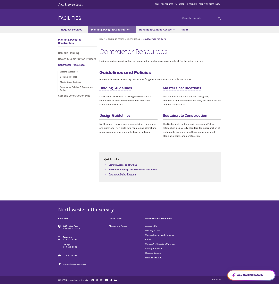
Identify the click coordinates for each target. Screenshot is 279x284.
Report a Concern (153, 253)
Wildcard (180, 4)
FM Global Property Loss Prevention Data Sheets (133, 170)
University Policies (153, 258)
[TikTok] (111, 280)
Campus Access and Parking (123, 165)
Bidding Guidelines (69, 72)
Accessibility (151, 226)
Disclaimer (216, 279)
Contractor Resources (71, 65)
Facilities (69, 18)
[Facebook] (92, 280)
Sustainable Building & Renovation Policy (76, 88)
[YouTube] (106, 280)
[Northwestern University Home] (70, 4)
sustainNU (192, 4)
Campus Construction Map (74, 96)
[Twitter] (97, 280)
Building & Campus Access (155, 29)
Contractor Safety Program (122, 174)
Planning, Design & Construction (111, 29)
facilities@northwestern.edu (74, 264)
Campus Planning (68, 53)
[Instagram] (101, 280)
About (185, 29)
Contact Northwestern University (160, 244)
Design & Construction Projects (77, 59)
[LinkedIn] (115, 280)
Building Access (152, 231)
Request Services (72, 29)
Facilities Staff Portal (210, 4)
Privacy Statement (153, 249)
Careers (149, 240)
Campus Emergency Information (160, 235)
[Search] (218, 18)
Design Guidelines (68, 77)
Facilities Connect (164, 4)
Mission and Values (118, 226)
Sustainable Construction (185, 116)
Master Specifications (70, 82)
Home (102, 39)
